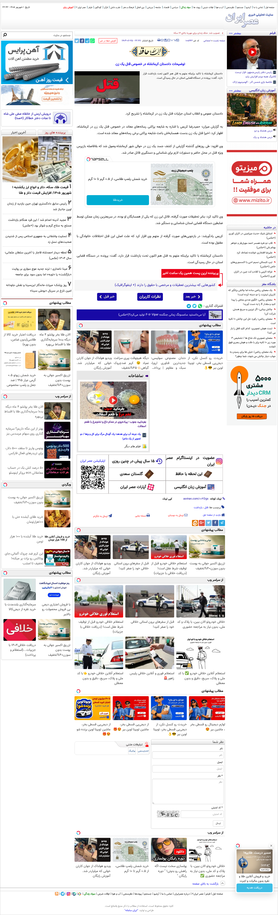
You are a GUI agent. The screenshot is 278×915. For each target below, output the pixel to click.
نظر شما (218, 742)
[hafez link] (149, 51)
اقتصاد (166, 7)
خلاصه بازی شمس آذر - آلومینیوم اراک (253, 82)
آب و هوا (219, 7)
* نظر (220, 776)
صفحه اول (269, 7)
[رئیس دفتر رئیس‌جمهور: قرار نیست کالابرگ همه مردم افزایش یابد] (252, 52)
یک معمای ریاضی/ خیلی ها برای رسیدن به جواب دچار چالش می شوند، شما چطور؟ (253, 354)
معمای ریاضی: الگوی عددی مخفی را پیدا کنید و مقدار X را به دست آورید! (253, 302)
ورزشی (150, 7)
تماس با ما (258, 7)
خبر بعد (190, 296)
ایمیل (220, 762)
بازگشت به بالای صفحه (205, 884)
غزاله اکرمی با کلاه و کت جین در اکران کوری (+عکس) (255, 274)
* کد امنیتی (217, 808)
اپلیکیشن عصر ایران (92, 460)
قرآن (106, 7)
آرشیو (248, 7)
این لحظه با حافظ (188, 474)
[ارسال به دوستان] (162, 40)
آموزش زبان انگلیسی (190, 487)
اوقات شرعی (208, 7)
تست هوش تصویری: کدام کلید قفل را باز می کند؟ (253, 331)
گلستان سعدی (131, 474)
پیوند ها (196, 7)
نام (221, 749)
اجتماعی (207, 40)
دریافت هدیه (254, 887)
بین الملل (140, 7)
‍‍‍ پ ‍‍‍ (173, 39)
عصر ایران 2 (81, 7)
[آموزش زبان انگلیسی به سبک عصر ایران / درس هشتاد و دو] (252, 110)
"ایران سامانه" (131, 910)
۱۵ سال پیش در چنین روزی (133, 461)
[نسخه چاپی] (158, 40)
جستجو (240, 7)
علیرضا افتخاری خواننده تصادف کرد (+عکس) (256, 255)
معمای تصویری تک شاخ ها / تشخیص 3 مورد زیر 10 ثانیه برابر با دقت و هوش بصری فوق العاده (252, 342)
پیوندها (138, 894)
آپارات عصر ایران (133, 487)
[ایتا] (195, 523)
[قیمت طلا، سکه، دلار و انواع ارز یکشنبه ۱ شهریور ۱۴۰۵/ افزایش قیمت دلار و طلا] (36, 159)
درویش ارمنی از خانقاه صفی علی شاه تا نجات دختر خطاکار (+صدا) (27, 116)
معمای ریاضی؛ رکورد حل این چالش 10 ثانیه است (252, 321)
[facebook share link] (82, 40)
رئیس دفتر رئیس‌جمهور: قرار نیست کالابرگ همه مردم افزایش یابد (255, 75)
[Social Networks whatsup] (200, 306)
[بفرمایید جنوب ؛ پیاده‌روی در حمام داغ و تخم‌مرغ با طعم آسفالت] (113, 400)
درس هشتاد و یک (263, 137)
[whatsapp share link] (92, 40)
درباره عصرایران (182, 894)
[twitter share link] (76, 40)
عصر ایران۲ (198, 894)
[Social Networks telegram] (189, 306)
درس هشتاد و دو (263, 131)
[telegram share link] (87, 40)
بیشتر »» (235, 33)
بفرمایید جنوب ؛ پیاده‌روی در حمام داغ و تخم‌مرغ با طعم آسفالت (115, 424)
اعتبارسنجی (143, 751)
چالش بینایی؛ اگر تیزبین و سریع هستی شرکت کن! (254, 311)
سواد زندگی (186, 7)
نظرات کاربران (150, 297)
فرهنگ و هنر (128, 7)
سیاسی (175, 7)
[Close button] (271, 846)
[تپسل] (88, 159)
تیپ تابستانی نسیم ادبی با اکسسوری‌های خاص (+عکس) (253, 264)
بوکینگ (132, 751)
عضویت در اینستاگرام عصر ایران (190, 461)
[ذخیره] (165, 40)
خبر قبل (109, 296)
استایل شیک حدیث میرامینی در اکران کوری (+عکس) (252, 236)
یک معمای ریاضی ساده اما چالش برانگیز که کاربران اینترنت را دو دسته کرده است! (252, 292)
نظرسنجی (230, 7)
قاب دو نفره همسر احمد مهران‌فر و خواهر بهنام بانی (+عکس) (253, 245)
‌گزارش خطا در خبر (108, 41)
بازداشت (198, 508)
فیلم (90, 7)
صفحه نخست (219, 40)
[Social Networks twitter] (194, 306)
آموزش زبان (68, 7)
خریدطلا (118, 200)
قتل (206, 508)
